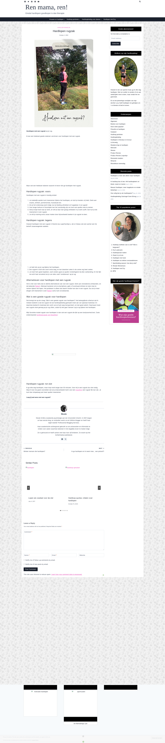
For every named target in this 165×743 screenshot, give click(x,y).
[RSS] (35, 1)
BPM (114, 271)
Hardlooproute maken (119, 252)
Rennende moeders (117, 158)
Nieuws (113, 150)
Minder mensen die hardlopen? (34, 450)
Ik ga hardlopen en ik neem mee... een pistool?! (88, 450)
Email (54, 555)
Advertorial (114, 119)
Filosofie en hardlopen (118, 129)
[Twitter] (28, 1)
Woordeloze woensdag (118, 163)
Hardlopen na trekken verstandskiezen (125, 260)
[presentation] (44, 480)
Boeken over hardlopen (118, 124)
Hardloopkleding (116, 137)
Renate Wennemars (119, 266)
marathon (79, 390)
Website (82, 555)
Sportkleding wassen (119, 263)
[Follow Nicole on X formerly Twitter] (65, 439)
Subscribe (115, 43)
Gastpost (113, 132)
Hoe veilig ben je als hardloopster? (122, 193)
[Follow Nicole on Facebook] (62, 439)
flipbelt (37, 286)
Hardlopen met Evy (109, 19)
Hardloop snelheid (118, 245)
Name (27, 555)
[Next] (99, 488)
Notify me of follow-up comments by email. (40, 560)
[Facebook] (25, 1)
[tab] (60, 510)
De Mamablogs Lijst (80, 723)
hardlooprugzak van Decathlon (47, 315)
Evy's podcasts (118, 250)
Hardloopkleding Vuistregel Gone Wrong (123, 196)
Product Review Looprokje (119, 155)
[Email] (38, 1)
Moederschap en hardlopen (119, 145)
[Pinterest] (31, 1)
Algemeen (114, 121)
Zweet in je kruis (118, 255)
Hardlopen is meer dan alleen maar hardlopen (125, 176)
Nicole (64, 414)
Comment (28, 532)
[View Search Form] (139, 1)
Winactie (113, 161)
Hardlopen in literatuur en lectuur (121, 140)
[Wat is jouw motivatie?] (40, 703)
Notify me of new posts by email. (36, 564)
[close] (83, 736)
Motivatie (113, 147)
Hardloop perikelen (63, 27)
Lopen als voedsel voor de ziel (40, 498)
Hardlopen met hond (119, 258)
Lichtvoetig (114, 142)
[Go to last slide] (28, 488)
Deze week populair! (117, 126)
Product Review (116, 153)
